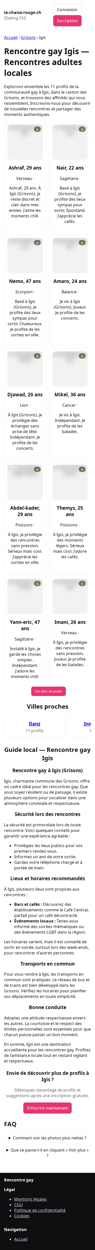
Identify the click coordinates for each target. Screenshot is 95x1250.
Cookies (21, 1216)
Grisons (28, 37)
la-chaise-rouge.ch (22, 15)
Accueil (10, 37)
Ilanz (34, 724)
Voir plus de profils (48, 691)
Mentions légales (30, 1199)
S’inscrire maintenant (47, 1108)
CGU (18, 1204)
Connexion (67, 9)
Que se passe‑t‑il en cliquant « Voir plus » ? (50, 1152)
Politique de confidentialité (40, 1210)
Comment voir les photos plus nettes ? (49, 1138)
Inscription (67, 21)
